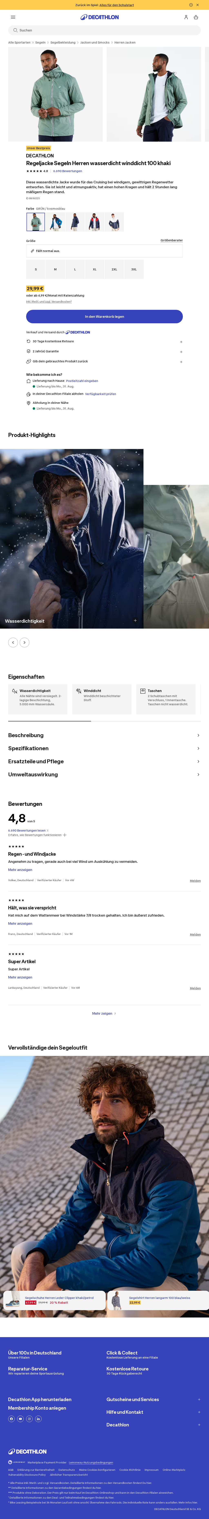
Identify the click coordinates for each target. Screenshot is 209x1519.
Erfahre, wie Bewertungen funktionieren (34, 835)
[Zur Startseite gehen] (99, 17)
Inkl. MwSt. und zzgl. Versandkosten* (49, 301)
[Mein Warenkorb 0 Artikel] (196, 17)
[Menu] (13, 17)
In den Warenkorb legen (104, 317)
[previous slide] (13, 642)
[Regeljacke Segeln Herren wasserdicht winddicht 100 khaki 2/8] (154, 94)
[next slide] (24, 642)
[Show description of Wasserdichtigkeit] (135, 620)
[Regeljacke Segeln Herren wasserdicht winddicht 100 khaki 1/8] (55, 94)
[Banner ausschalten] (191, 5)
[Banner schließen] (197, 5)
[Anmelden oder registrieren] (186, 17)
